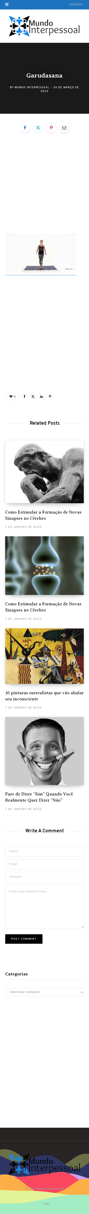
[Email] (64, 128)
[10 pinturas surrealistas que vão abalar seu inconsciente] (44, 656)
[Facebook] (25, 128)
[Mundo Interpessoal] (44, 26)
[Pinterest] (51, 128)
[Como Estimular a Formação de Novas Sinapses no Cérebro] (44, 472)
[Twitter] (38, 128)
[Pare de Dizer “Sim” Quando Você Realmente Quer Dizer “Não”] (44, 751)
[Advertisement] (44, 187)
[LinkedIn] (41, 396)
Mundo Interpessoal (32, 87)
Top (45, 1204)
